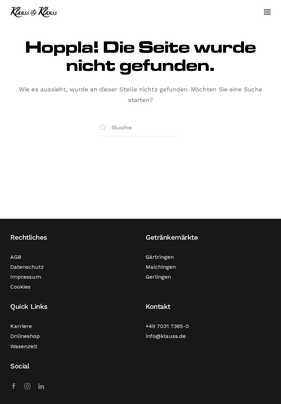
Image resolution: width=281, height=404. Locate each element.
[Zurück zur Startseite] (33, 12)
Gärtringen (160, 257)
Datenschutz (27, 267)
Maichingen (161, 267)
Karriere (21, 326)
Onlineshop (25, 336)
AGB (15, 257)
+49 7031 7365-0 (167, 326)
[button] (267, 12)
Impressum (25, 277)
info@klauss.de (166, 336)
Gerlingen (158, 277)
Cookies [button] (20, 286)
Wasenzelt (23, 346)
